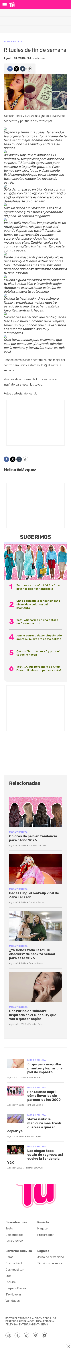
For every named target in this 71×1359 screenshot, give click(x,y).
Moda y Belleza (13, 41)
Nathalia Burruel (37, 845)
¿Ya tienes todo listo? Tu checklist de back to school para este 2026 (32, 954)
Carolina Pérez (36, 902)
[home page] (12, 4)
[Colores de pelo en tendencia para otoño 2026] (35, 812)
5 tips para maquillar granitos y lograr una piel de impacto (44, 1068)
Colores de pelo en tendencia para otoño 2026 (33, 838)
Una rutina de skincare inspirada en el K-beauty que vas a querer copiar (32, 1015)
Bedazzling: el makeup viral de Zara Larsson (34, 895)
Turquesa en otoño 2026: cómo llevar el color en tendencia (38, 587)
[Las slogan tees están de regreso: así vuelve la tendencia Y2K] (15, 1149)
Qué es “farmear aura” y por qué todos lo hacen (38, 652)
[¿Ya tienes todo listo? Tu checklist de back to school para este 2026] (35, 926)
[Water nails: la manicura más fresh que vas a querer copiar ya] (15, 1118)
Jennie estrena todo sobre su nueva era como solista (39, 637)
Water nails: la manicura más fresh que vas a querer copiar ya (34, 1125)
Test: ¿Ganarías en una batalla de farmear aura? (37, 621)
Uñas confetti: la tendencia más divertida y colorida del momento (38, 604)
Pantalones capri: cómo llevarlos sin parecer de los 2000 (44, 1096)
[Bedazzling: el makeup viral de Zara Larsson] (35, 869)
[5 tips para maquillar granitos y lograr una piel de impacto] (15, 1063)
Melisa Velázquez (37, 58)
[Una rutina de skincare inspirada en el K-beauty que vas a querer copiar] (35, 987)
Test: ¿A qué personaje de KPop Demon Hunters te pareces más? (39, 668)
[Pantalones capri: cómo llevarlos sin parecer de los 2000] (15, 1091)
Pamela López (36, 963)
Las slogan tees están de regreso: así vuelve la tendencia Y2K (35, 1157)
